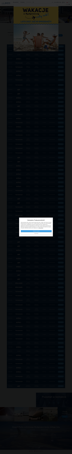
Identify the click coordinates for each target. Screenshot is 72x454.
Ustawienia (36, 233)
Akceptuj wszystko (36, 231)
